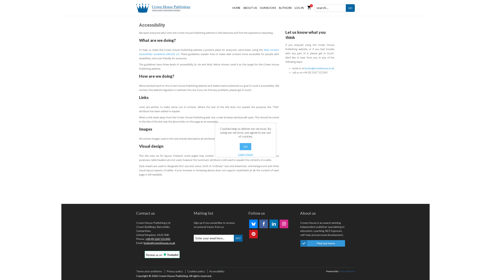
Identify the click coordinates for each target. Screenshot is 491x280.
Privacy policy (175, 271)
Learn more (245, 154)
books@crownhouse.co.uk (319, 68)
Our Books (268, 7)
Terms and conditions (149, 271)
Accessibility (216, 271)
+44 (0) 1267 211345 (157, 238)
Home (236, 7)
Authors (285, 7)
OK (245, 146)
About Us (250, 7)
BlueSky (253, 224)
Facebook (263, 224)
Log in (299, 7)
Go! (238, 238)
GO (350, 8)
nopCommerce (347, 271)
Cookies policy (196, 271)
